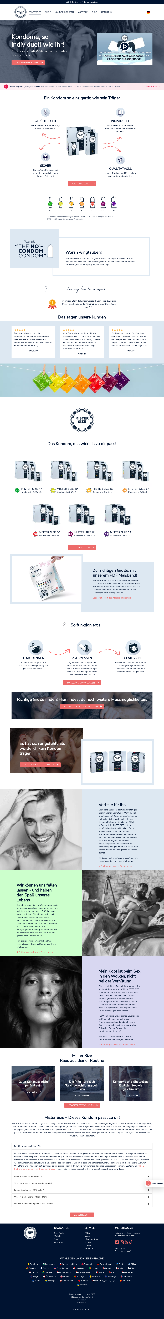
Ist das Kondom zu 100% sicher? (29, 1190)
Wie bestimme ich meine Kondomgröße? (33, 1183)
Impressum (82, 1300)
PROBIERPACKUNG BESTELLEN (39, 764)
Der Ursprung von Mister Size (28, 1146)
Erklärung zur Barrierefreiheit (82, 1297)
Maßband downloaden (81, 682)
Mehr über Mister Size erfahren (28, 1176)
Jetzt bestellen (81, 547)
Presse (88, 1245)
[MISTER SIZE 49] (64, 470)
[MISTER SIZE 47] (28, 470)
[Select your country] (148, 11)
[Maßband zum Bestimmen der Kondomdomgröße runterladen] (46, 579)
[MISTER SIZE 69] (118, 513)
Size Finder (59, 1233)
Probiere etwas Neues (81, 1105)
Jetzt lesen (32, 1092)
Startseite (35, 12)
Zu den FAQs (81, 1215)
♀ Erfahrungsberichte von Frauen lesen (117, 1044)
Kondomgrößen (64, 12)
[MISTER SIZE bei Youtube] (126, 1242)
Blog (94, 12)
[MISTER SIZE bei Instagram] (122, 1242)
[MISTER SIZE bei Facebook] (117, 1242)
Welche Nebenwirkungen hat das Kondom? (34, 1203)
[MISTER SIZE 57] (135, 470)
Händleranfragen (92, 1239)
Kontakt (88, 1242)
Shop (48, 12)
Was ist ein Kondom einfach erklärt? (30, 1196)
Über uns (106, 12)
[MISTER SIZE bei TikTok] (130, 1242)
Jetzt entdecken (81, 183)
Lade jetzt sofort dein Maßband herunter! (112, 597)
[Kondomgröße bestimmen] (148, 1183)
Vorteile (83, 12)
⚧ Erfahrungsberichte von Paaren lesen (35, 952)
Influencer (89, 1248)
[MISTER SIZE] (30, 1232)
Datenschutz (82, 1302)
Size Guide (157, 1183)
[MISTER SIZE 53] (100, 470)
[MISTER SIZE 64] (82, 513)
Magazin (88, 1236)
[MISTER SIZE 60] (46, 513)
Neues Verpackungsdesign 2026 (82, 1294)
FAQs (87, 1233)
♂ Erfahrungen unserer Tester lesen (115, 866)
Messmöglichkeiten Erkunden (81, 706)
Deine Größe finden (27, 62)
